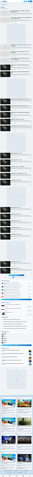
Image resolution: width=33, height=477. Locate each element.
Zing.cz (3, 354)
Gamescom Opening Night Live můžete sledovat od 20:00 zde (8, 465)
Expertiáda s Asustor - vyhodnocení (18, 166)
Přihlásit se (30, 1)
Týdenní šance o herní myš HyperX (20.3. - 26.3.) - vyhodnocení (20, 52)
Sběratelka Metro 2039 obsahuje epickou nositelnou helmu (11, 350)
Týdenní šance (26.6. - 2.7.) (16, 227)
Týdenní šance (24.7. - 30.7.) (16, 214)
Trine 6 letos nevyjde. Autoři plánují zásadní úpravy (9, 356)
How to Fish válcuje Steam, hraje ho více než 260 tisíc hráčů (8, 413)
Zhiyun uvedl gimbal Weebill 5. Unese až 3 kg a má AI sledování (24, 465)
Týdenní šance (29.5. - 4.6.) (16, 268)
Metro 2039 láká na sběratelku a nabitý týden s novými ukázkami (8, 468)
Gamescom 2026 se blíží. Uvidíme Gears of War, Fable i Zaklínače (8, 410)
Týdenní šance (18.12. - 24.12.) (16, 153)
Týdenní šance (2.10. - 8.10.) (16, 180)
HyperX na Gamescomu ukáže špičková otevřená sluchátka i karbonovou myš (8, 429)
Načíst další (16, 275)
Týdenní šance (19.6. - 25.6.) (16, 234)
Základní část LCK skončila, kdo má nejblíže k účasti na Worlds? (11, 360)
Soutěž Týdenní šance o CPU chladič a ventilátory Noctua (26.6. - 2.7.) (20, 11)
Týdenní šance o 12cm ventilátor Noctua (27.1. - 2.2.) (21, 105)
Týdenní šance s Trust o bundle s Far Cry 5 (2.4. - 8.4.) (21, 125)
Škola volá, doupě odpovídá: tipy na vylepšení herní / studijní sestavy (8, 449)
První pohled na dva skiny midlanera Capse (7, 446)
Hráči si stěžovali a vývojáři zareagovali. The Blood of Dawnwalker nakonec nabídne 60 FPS (24, 412)
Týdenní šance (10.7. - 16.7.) (16, 220)
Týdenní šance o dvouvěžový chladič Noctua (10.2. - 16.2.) (20, 72)
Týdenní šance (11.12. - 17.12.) (16, 159)
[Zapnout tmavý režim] (26, 1)
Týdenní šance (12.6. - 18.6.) (16, 261)
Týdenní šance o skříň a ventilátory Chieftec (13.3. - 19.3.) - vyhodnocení (21, 59)
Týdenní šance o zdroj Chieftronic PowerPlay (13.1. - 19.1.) (20, 113)
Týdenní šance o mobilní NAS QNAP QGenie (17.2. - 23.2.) (20, 66)
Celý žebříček (16, 345)
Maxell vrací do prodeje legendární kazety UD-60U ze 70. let (8, 431)
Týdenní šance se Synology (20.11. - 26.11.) (19, 173)
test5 (11, 62)
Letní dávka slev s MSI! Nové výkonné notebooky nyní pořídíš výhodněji (12, 353)
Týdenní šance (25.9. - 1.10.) (16, 207)
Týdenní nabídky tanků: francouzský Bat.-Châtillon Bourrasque (24, 447)
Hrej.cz (3, 357)
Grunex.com (3, 364)
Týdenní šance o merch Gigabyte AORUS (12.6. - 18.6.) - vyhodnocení (21, 45)
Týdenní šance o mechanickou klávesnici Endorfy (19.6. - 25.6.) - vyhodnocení (21, 18)
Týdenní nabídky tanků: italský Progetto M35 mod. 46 (24, 449)
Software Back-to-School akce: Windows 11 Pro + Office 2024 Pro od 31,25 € (24, 468)
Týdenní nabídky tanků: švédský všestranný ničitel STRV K (24, 445)
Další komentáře (16, 299)
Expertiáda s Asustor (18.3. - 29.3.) (17, 119)
